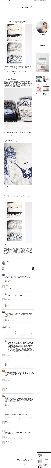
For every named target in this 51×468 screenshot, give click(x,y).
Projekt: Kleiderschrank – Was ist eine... (46, 465)
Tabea (6, 326)
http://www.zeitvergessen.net (11, 360)
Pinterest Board (9, 250)
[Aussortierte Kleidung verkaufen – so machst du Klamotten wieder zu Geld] (40, 461)
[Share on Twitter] (20, 258)
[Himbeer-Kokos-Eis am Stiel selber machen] (39, 89)
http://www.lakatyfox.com (8, 290)
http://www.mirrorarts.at (8, 385)
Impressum (12, 0)
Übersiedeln (7, 441)
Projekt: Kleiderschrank (18, 66)
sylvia (6, 379)
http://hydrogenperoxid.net (14, 401)
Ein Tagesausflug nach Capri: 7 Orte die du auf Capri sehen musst (39, 84)
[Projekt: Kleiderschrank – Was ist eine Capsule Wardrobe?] (40, 466)
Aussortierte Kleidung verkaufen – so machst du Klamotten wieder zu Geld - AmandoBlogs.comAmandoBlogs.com (16, 414)
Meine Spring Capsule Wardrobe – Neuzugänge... (46, 454)
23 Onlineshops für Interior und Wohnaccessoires (45, 84)
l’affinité (17, 0)
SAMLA (13, 198)
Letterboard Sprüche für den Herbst (39, 0)
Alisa (6, 354)
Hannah (17, 22)
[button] (32, 0)
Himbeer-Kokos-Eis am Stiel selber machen (39, 93)
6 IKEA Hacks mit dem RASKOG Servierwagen (45, 94)
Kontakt (14, 0)
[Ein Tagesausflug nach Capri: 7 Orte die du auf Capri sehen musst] (39, 79)
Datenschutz (8, 0)
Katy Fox (6, 285)
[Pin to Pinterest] (21, 258)
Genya (6, 298)
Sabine (6, 421)
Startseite (3, 0)
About (5, 0)
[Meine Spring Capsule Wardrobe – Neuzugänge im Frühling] (40, 455)
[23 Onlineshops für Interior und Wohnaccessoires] (46, 79)
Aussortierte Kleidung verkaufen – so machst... (46, 459)
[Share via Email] (22, 258)
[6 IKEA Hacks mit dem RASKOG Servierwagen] (46, 89)
